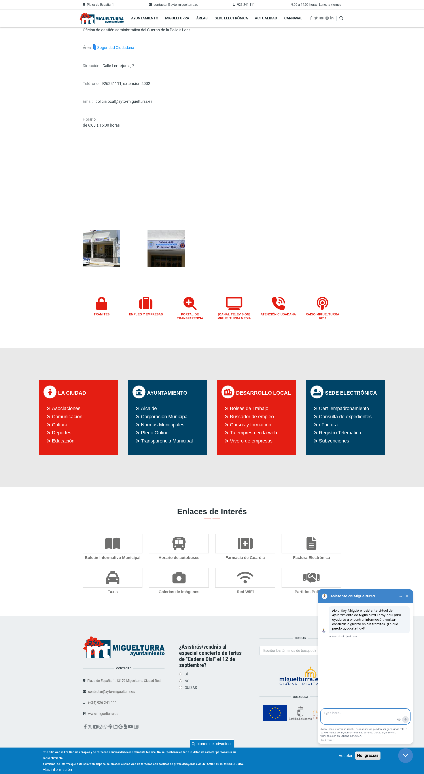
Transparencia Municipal (167, 441)
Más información (57, 769)
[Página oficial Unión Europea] (275, 713)
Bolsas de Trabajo (249, 408)
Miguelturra (177, 18)
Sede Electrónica (231, 18)
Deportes (61, 432)
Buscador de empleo (252, 416)
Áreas (202, 18)
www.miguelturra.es (103, 714)
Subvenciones (334, 441)
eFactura (328, 424)
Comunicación (67, 416)
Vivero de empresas (251, 441)
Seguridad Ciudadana (115, 48)
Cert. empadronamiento (344, 408)
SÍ (186, 674)
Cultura (59, 424)
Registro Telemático (340, 432)
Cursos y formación (250, 424)
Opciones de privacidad (212, 743)
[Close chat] (405, 755)
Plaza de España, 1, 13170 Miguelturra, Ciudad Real (124, 681)
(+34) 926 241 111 (102, 703)
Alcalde (149, 408)
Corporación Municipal (165, 416)
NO (187, 681)
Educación (63, 441)
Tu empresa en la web (253, 432)
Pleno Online (154, 432)
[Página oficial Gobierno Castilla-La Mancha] (300, 713)
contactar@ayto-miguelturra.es (175, 5)
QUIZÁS (191, 688)
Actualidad (266, 18)
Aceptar (345, 755)
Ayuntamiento (144, 18)
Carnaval (293, 18)
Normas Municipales (162, 424)
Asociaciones (66, 408)
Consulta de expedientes (345, 416)
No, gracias (368, 755)
